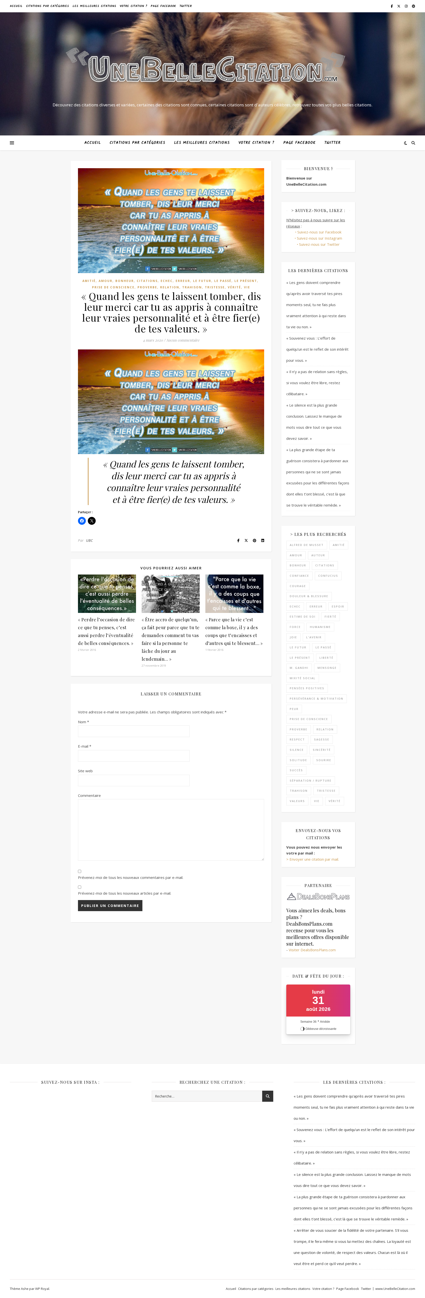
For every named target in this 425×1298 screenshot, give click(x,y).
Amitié (89, 281)
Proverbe (147, 287)
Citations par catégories (47, 6)
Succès (296, 770)
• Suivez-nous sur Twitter (318, 244)
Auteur (318, 555)
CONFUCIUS (328, 575)
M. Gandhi (299, 668)
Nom (83, 721)
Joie (293, 637)
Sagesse (321, 739)
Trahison (192, 287)
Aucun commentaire (182, 340)
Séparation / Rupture (311, 780)
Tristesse (215, 287)
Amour (105, 281)
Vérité (234, 287)
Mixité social (303, 678)
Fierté (330, 616)
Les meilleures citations (94, 6)
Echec (167, 281)
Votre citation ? (133, 6)
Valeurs (297, 801)
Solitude (298, 760)
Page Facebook (163, 6)
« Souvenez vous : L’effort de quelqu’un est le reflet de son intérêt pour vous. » (317, 349)
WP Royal (42, 1288)
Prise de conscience (113, 287)
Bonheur (124, 281)
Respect (297, 739)
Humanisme (320, 627)
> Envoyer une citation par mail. (312, 859)
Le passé (222, 281)
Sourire (323, 760)
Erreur (183, 281)
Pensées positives (307, 688)
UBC (89, 540)
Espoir (338, 606)
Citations (147, 281)
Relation (169, 287)
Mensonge (327, 668)
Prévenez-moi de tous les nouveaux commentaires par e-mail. (130, 877)
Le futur (202, 281)
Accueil (16, 6)
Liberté (326, 657)
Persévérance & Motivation (316, 698)
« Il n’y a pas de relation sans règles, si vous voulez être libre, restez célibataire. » (317, 382)
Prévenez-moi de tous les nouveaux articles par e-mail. (124, 893)
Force (295, 627)
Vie (247, 287)
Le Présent (245, 281)
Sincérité (322, 750)
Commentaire (89, 795)
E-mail (84, 746)
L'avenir (314, 637)
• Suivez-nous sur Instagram (318, 238)
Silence (297, 750)
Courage (298, 586)
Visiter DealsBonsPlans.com (312, 949)
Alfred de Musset (307, 545)
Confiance (299, 575)
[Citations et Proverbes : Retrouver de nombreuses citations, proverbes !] (212, 69)
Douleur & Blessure (309, 596)
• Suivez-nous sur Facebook (318, 232)
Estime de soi (303, 616)
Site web (85, 770)
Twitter (186, 6)
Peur (294, 709)
